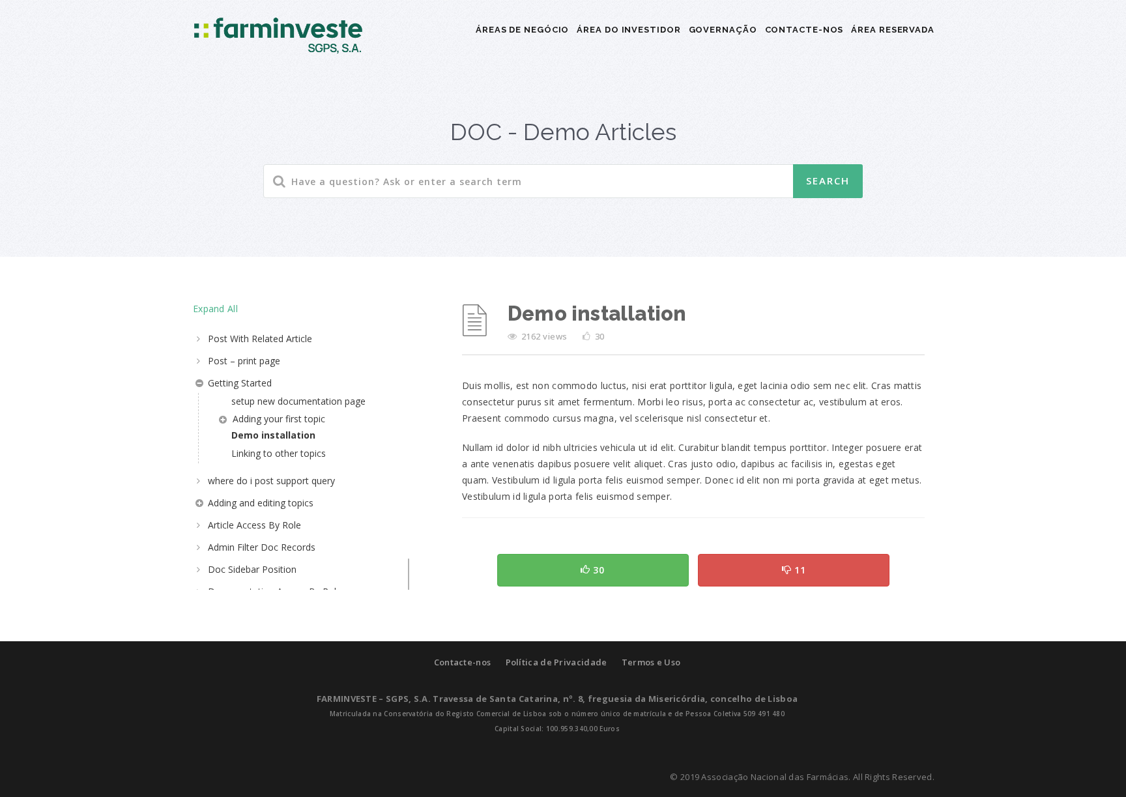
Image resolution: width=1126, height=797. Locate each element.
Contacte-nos (462, 662)
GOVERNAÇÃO (723, 30)
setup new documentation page (298, 401)
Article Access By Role (254, 525)
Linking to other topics (278, 453)
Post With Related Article (260, 338)
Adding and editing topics (260, 503)
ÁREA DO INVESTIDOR (628, 30)
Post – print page (244, 361)
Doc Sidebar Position (252, 569)
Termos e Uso (651, 662)
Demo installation (273, 435)
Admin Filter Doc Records (261, 547)
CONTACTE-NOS (804, 30)
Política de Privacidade (556, 662)
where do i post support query (271, 480)
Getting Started (240, 383)
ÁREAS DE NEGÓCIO (522, 30)
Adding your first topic (279, 419)
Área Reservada (892, 30)
